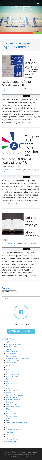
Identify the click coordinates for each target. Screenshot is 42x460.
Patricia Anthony (9, 243)
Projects (9, 418)
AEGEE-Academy (12, 347)
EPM (8, 370)
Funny (8, 379)
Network (33, 243)
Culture (8, 367)
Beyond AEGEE (11, 351)
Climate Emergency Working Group (19, 358)
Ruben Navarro (9, 89)
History (9, 381)
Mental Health (11, 397)
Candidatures (11, 353)
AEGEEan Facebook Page (21, 331)
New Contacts (11, 404)
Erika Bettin (7, 170)
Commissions (11, 363)
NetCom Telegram (13, 400)
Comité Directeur (12, 360)
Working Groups (12, 439)
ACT (30, 89)
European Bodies (12, 374)
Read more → (27, 122)
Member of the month (14, 395)
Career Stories (11, 356)
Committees (10, 365)
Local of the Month (13, 390)
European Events (12, 377)
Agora (8, 349)
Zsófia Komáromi (25, 456)
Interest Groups (12, 384)
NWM (8, 409)
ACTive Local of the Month (16, 344)
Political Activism (12, 416)
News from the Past (13, 407)
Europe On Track (12, 372)
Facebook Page (21, 324)
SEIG (8, 420)
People (8, 411)
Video (8, 437)
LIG (7, 388)
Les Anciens (10, 386)
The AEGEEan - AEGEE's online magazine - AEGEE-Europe (21, 453)
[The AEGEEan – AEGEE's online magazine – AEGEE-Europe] (21, 13)
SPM (8, 425)
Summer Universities (13, 430)
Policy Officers (11, 413)
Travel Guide (10, 432)
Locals (8, 393)
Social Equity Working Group (16, 423)
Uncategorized (11, 434)
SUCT (8, 427)
